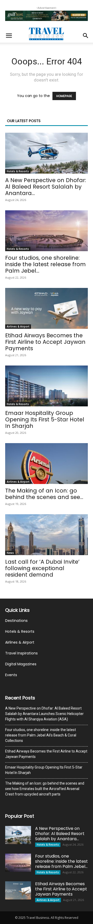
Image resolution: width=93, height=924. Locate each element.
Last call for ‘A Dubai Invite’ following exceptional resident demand (42, 568)
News (10, 553)
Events (11, 674)
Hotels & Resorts (18, 171)
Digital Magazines (20, 664)
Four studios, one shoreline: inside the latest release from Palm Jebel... (45, 264)
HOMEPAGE (64, 96)
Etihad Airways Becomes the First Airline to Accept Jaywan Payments (45, 342)
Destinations (16, 620)
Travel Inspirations (21, 653)
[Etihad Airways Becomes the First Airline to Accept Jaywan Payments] (46, 308)
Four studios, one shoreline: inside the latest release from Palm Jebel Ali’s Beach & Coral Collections (40, 735)
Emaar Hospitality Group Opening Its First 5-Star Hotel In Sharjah (44, 419)
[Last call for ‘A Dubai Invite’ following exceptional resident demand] (46, 534)
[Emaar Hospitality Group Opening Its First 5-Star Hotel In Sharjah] (46, 386)
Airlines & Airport (18, 326)
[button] (9, 36)
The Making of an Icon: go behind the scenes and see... (44, 494)
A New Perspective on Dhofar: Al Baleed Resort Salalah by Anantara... (45, 186)
